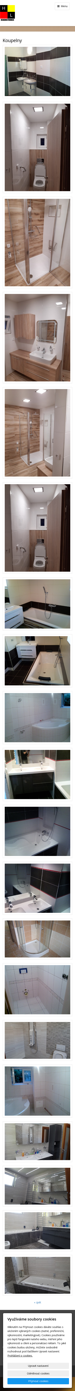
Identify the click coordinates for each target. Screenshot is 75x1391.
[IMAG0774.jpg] (37, 938)
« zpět (37, 1302)
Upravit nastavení (38, 1365)
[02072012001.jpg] (37, 888)
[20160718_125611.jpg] (37, 1275)
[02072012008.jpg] (37, 774)
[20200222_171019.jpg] (37, 242)
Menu (64, 6)
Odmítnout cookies (38, 1373)
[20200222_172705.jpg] (37, 147)
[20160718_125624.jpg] (37, 1230)
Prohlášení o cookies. (20, 1355)
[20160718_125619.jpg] (37, 1186)
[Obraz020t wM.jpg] (37, 717)
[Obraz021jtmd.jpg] (37, 1091)
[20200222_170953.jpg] (37, 433)
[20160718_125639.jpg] (37, 1040)
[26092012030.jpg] (37, 71)
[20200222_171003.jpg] (37, 337)
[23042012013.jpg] (37, 604)
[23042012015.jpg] (37, 660)
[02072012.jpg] (37, 831)
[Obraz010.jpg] (37, 989)
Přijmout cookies (38, 1381)
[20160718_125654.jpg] (37, 1141)
